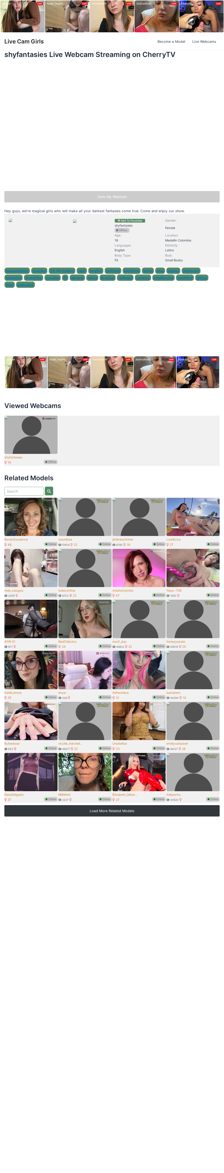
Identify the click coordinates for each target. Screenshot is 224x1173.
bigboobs (191, 271)
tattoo (202, 278)
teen (82, 271)
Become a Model (171, 41)
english (96, 271)
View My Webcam (112, 197)
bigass (173, 271)
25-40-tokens (62, 271)
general (77, 278)
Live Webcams (204, 41)
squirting (184, 278)
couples (39, 271)
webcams (25, 284)
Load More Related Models (112, 811)
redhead (113, 271)
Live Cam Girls (24, 41)
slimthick (131, 271)
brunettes (33, 278)
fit (65, 278)
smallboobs (163, 278)
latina (147, 271)
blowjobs (13, 278)
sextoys (143, 278)
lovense (107, 278)
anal (160, 271)
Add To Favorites (131, 220)
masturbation (17, 271)
